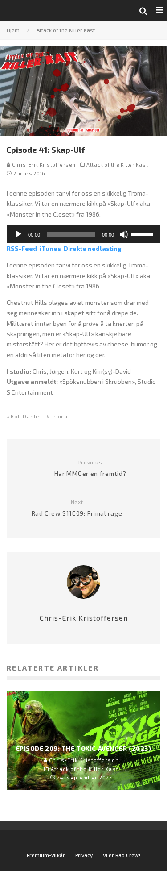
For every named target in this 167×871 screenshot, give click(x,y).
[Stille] (123, 234)
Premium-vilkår (46, 855)
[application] (83, 234)
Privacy (84, 855)
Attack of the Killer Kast (117, 164)
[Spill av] (18, 234)
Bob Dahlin (26, 416)
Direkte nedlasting (93, 248)
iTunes (50, 248)
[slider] (143, 233)
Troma (59, 416)
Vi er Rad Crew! (121, 855)
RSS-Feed (22, 248)
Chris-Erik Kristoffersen (43, 164)
